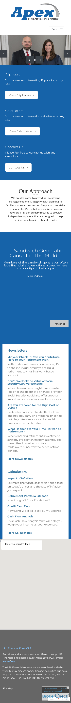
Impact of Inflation (20, 478)
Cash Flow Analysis (20, 516)
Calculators (17, 472)
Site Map (7, 688)
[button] (56, 29)
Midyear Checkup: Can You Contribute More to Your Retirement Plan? (33, 358)
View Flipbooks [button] (20, 95)
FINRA (6, 661)
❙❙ (39, 59)
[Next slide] (67, 54)
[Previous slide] (3, 54)
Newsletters (17, 350)
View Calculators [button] (21, 131)
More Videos (35, 276)
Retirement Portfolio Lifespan (27, 496)
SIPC (13, 661)
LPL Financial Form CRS (16, 648)
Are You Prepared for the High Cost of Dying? (33, 406)
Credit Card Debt (19, 506)
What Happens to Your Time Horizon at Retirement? (34, 430)
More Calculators (20, 532)
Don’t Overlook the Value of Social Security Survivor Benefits (30, 382)
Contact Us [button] (17, 167)
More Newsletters (20, 458)
